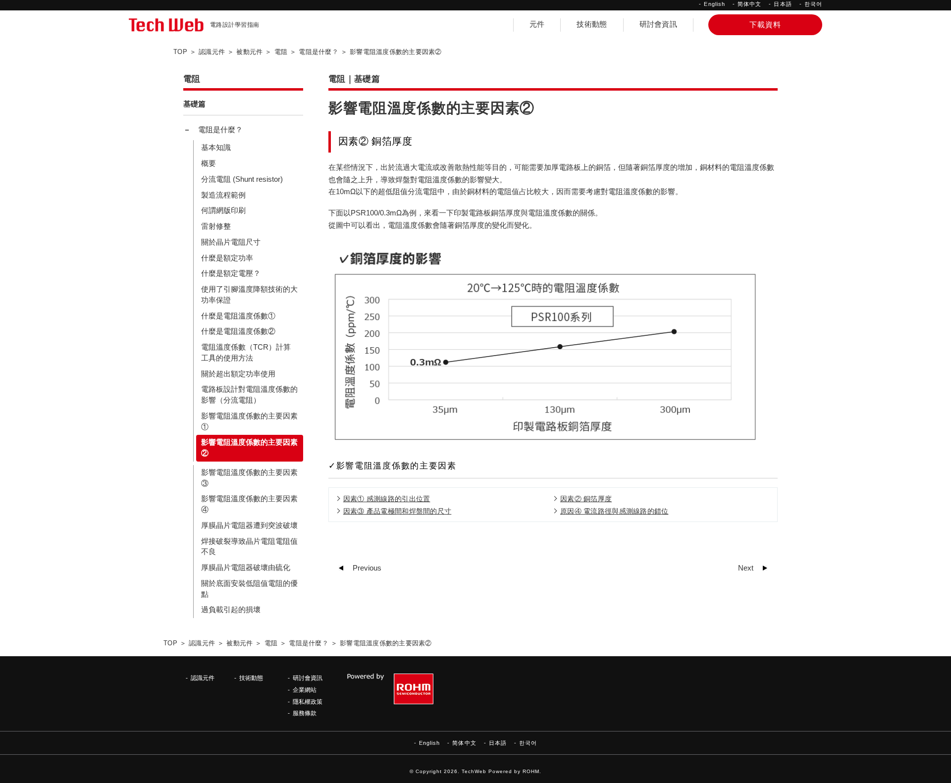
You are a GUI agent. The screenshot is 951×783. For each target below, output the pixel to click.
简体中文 (749, 4)
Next (745, 568)
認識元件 (202, 678)
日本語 (783, 4)
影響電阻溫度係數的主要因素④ (249, 504)
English (714, 4)
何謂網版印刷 (223, 210)
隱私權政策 (307, 701)
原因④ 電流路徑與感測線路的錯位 (614, 511)
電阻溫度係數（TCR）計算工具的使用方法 (246, 352)
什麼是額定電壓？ (231, 273)
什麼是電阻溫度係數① (238, 316)
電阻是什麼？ (220, 130)
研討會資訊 (658, 24)
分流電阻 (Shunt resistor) (242, 179)
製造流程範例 (223, 195)
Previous (367, 568)
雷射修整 (216, 226)
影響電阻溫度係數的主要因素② (249, 447)
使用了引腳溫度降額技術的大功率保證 (249, 294)
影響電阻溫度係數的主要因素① (249, 421)
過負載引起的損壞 (231, 610)
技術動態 (592, 24)
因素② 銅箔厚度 (586, 499)
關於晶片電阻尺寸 (231, 242)
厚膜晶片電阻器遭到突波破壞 (249, 525)
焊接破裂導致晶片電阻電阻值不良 (249, 546)
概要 (208, 163)
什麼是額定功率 (227, 258)
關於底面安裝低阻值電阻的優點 (249, 588)
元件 (537, 24)
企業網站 (305, 689)
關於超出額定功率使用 (238, 374)
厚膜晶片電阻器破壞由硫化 (245, 568)
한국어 (813, 4)
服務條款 (305, 713)
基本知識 (216, 148)
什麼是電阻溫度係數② (238, 331)
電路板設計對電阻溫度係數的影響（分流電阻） (249, 394)
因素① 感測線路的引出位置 (386, 499)
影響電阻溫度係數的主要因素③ (249, 478)
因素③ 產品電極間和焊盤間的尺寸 (397, 511)
